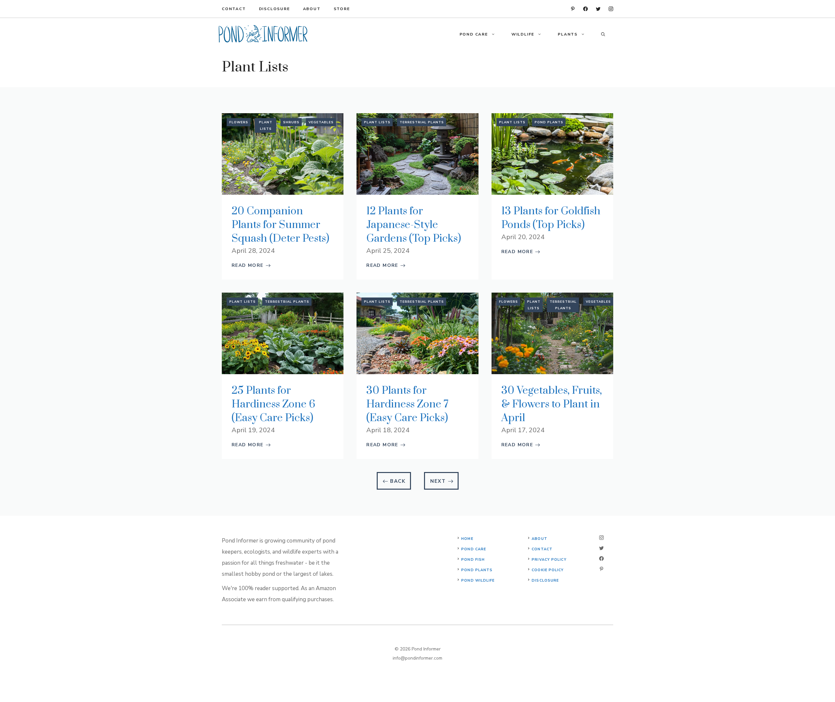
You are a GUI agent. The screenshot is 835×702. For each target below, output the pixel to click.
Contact (234, 8)
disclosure (274, 8)
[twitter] (598, 9)
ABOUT (312, 8)
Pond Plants (549, 122)
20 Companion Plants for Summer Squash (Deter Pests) (280, 225)
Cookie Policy (548, 570)
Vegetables (321, 122)
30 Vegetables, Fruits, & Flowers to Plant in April (551, 404)
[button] (495, 34)
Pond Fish (473, 559)
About (539, 538)
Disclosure (545, 580)
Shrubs (291, 122)
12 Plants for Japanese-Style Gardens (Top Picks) (413, 225)
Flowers (238, 122)
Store (342, 8)
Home (467, 538)
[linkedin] (572, 9)
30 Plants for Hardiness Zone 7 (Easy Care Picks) (407, 404)
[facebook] (585, 9)
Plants (568, 34)
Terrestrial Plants (422, 122)
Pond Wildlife (477, 580)
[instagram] (611, 9)
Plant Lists (265, 125)
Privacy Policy (549, 559)
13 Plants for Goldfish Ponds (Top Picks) (550, 218)
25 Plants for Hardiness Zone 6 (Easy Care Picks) (273, 404)
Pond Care (474, 34)
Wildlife (522, 34)
